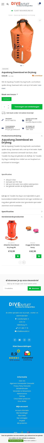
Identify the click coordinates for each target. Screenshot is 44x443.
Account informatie (22, 410)
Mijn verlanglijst (22, 418)
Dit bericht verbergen (15, 440)
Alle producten (22, 423)
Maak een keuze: (10, 94)
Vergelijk (22, 421)
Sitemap (22, 396)
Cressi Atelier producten (22, 399)
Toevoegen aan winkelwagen (27, 107)
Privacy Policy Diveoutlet (22, 386)
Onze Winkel (22, 401)
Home (10, 15)
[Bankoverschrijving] (15, 432)
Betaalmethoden (22, 388)
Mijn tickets (22, 415)
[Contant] (22, 432)
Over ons (22, 381)
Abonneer (35, 288)
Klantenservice (22, 394)
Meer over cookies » (30, 440)
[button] (20, 262)
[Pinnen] (28, 432)
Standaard (6, 99)
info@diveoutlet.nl (23, 331)
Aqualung (5, 69)
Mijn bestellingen (22, 413)
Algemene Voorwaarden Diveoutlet (22, 383)
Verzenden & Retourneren (22, 391)
